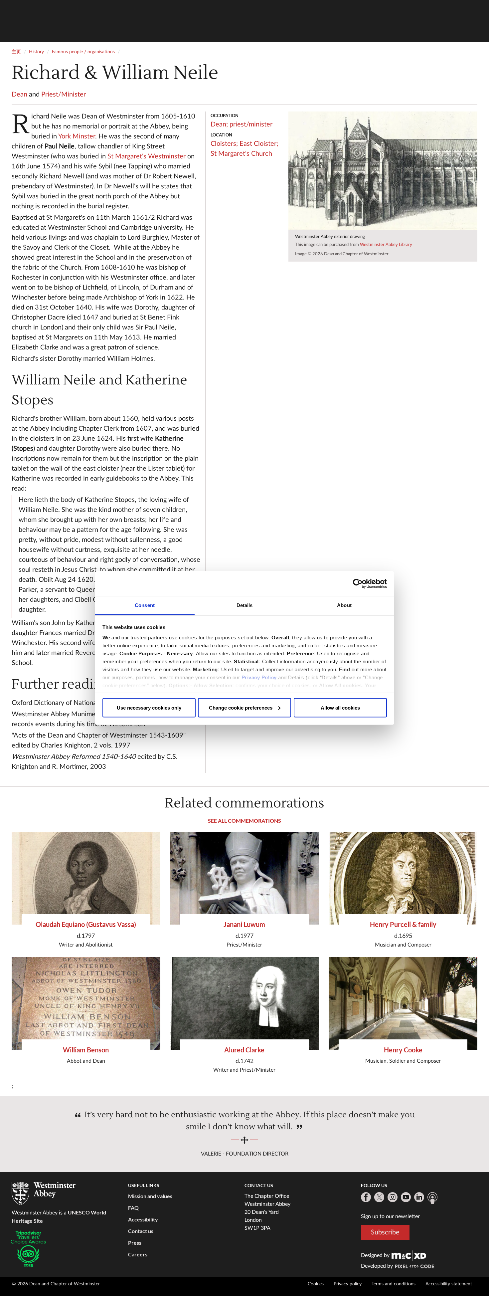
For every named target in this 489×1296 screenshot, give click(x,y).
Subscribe (385, 1232)
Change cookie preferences (240, 707)
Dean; (219, 124)
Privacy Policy (259, 677)
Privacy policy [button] (348, 1284)
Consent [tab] (145, 605)
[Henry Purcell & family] (403, 878)
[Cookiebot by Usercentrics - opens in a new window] (358, 583)
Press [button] (134, 1242)
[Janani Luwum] (244, 878)
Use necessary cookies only (149, 707)
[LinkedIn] (419, 1197)
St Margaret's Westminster (146, 156)
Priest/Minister (63, 94)
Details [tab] (245, 605)
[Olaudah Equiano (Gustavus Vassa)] (86, 878)
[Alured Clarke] (244, 1003)
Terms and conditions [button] (393, 1284)
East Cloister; (259, 143)
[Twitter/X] (379, 1197)
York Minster (76, 136)
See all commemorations (244, 820)
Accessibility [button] (143, 1219)
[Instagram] (393, 1197)
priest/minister (251, 124)
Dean (19, 94)
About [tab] (344, 605)
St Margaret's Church (241, 153)
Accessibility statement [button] (448, 1284)
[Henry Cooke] (403, 1003)
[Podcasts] (432, 1198)
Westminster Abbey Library (386, 245)
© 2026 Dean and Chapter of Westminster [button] (56, 1284)
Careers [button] (137, 1254)
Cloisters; (224, 143)
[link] (409, 1255)
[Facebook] (366, 1197)
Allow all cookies (340, 707)
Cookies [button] (316, 1284)
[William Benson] (86, 1003)
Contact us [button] (140, 1231)
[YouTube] (406, 1197)
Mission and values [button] (150, 1196)
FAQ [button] (133, 1207)
